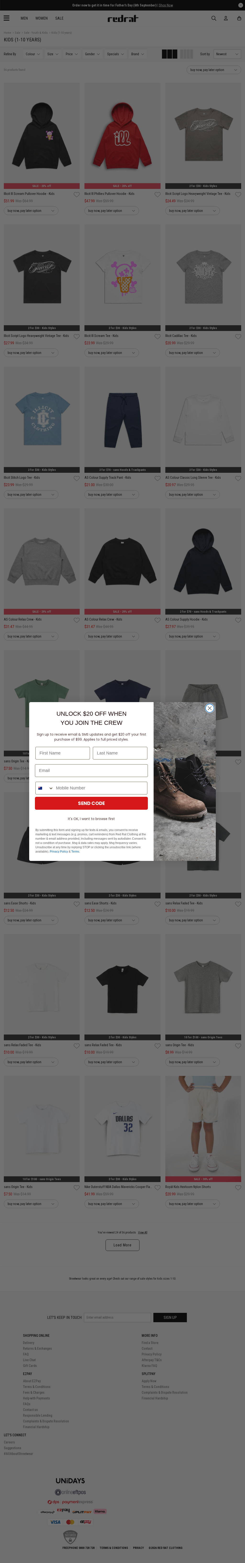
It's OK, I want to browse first (91, 818)
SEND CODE (91, 803)
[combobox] (45, 788)
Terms (75, 851)
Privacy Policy (59, 851)
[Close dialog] (210, 708)
